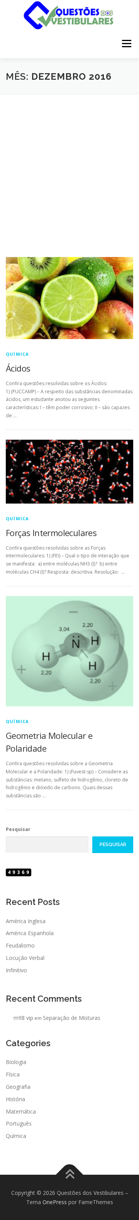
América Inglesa (26, 921)
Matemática (21, 1111)
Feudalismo (20, 945)
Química (17, 354)
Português (19, 1123)
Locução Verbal (25, 957)
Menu (126, 44)
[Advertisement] (69, 168)
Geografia (18, 1086)
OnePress (54, 1202)
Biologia (16, 1062)
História (15, 1099)
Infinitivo (16, 970)
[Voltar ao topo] (69, 1175)
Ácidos (18, 368)
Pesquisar (18, 829)
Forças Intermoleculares (51, 532)
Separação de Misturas (71, 1017)
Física (13, 1074)
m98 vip (23, 1017)
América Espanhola (30, 933)
